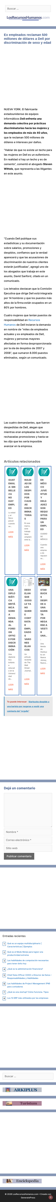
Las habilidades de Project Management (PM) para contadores (28, 985)
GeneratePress (28, 1197)
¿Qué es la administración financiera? (25, 969)
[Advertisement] (28, 78)
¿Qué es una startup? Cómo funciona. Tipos (28, 992)
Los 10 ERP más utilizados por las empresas (27, 998)
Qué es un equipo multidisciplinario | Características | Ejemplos (24, 945)
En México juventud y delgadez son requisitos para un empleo (44, 505)
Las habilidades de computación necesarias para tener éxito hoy (28, 962)
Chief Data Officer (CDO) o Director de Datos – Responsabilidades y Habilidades (29, 976)
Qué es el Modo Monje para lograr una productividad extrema (25, 953)
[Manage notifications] (51, 1197)
